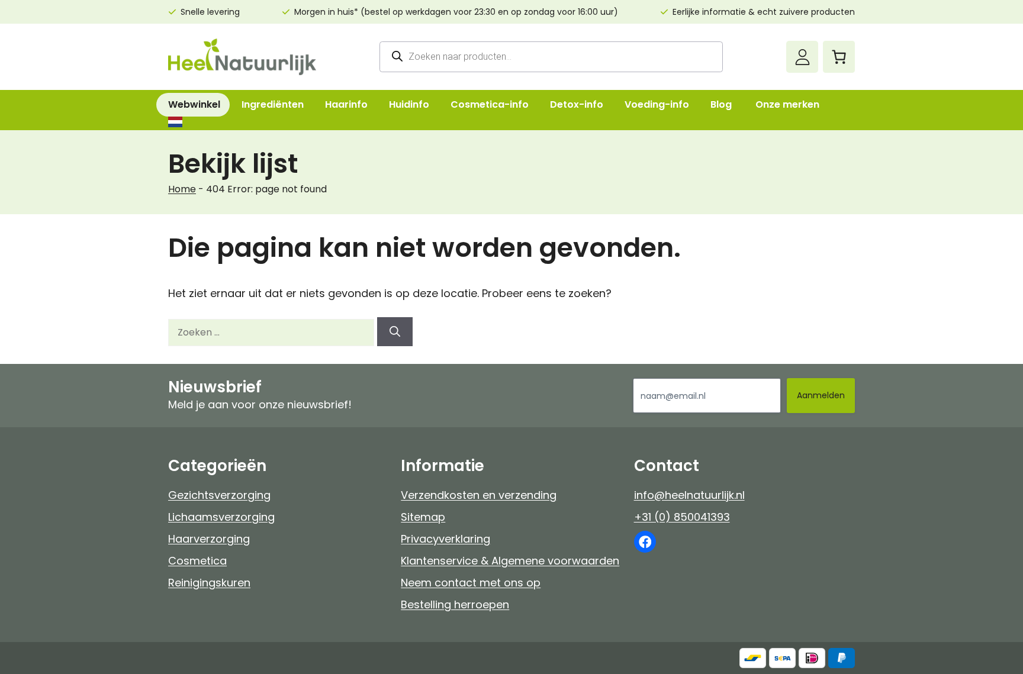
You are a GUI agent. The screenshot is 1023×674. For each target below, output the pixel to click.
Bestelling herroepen (455, 604)
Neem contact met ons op (471, 582)
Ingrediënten (273, 104)
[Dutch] (174, 122)
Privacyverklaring (445, 538)
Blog (721, 104)
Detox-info (576, 104)
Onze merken (787, 104)
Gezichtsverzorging (219, 495)
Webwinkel (194, 104)
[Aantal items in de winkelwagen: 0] (839, 57)
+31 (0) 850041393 (682, 516)
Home (182, 189)
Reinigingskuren (209, 582)
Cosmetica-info (490, 104)
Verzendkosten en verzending (478, 495)
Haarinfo (346, 104)
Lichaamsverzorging (221, 516)
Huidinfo (409, 104)
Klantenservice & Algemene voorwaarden (510, 560)
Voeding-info (657, 104)
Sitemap (423, 516)
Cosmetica (197, 560)
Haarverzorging (209, 538)
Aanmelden (821, 395)
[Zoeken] (395, 331)
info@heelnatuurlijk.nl (689, 495)
